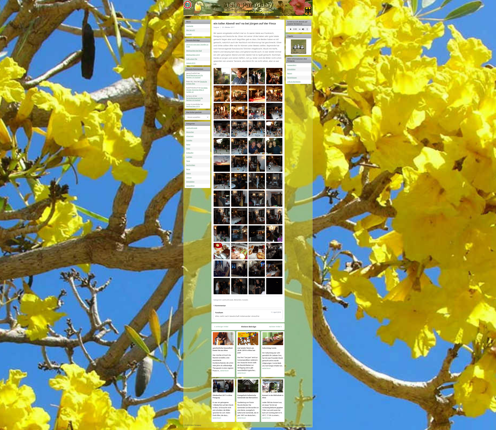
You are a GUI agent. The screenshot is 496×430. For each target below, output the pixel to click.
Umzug (188, 177)
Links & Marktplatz (294, 82)
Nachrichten (190, 165)
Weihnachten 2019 (193, 55)
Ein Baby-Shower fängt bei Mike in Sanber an (197, 90)
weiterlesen (224, 371)
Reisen (289, 73)
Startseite (189, 26)
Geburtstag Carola (269, 348)
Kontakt (189, 34)
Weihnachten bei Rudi (194, 51)
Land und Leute (191, 128)
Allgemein (189, 136)
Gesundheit (190, 186)
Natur (188, 144)
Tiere (188, 161)
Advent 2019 (190, 63)
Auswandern (291, 65)
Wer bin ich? (190, 30)
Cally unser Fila (191, 59)
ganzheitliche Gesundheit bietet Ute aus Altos (223, 349)
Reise (188, 169)
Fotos (188, 149)
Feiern (188, 173)
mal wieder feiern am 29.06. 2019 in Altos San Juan (246, 350)
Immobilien (190, 182)
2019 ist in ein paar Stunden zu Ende (197, 45)
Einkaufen (189, 153)
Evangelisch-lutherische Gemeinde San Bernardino (247, 396)
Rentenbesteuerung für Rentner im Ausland (194, 76)
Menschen (190, 132)
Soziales (189, 140)
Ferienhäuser (292, 77)
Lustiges (189, 157)
